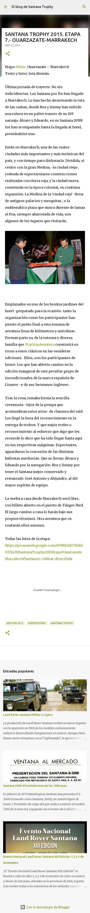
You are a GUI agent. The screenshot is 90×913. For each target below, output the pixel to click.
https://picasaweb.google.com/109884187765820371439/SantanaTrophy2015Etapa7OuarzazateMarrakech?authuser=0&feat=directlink (44, 552)
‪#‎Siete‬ (20, 67)
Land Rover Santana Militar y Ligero (28, 714)
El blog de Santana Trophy (32, 7)
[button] (7, 54)
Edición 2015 (15, 623)
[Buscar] (84, 7)
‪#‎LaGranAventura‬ (39, 344)
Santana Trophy (62, 623)
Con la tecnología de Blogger (47, 907)
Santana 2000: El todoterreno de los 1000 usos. (35, 785)
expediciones (37, 623)
